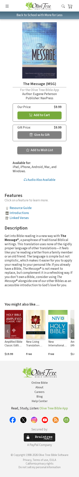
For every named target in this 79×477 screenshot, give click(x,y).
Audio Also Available (41, 180)
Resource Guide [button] (21, 208)
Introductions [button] (19, 213)
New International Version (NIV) (56, 345)
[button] (63, 6)
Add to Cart (41, 115)
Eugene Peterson (45, 94)
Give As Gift (42, 135)
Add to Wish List (41, 150)
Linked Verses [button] (19, 218)
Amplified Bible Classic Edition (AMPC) (13, 345)
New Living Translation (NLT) (33, 345)
